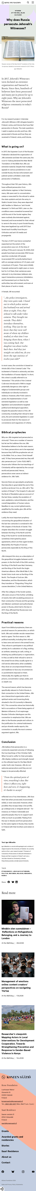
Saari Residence (10, 1151)
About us (6, 1156)
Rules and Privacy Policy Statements (12, 1184)
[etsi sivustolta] (28, 2)
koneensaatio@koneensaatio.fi (12, 1101)
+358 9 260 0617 (10, 1104)
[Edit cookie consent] (2, 1189)
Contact (6, 1162)
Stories (5, 1145)
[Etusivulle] (13, 3)
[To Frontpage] (18, 1077)
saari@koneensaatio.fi (9, 1123)
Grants (5, 1131)
